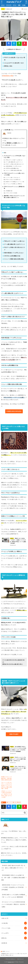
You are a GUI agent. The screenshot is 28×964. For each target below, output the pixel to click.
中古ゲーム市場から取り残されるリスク (14, 164)
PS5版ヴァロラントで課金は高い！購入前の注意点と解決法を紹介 (6, 778)
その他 (4, 923)
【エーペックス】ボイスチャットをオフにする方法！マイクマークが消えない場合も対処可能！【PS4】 (6, 785)
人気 (15, 802)
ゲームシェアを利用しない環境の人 (13, 183)
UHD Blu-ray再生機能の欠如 (11, 168)
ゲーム (3, 9)
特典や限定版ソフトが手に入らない (13, 166)
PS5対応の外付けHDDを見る (14, 411)
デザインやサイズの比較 (10, 193)
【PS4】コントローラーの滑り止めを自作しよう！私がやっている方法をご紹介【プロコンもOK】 (6, 794)
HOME (3, 951)
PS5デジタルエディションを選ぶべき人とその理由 (13, 174)
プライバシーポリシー (10, 959)
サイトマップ (20, 959)
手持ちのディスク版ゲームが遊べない (13, 160)
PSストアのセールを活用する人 (12, 179)
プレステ (10, 802)
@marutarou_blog (7, 75)
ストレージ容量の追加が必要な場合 (13, 170)
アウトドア (5, 928)
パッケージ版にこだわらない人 (12, 177)
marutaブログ (14, 2)
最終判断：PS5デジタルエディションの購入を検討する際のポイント (13, 196)
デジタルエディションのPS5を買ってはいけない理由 (14, 156)
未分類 (4, 943)
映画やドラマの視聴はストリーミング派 (14, 181)
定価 (19, 802)
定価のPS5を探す (14, 734)
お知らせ (4, 918)
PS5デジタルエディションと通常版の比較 (13, 187)
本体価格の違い (8, 190)
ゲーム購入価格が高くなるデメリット (13, 162)
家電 (3, 938)
